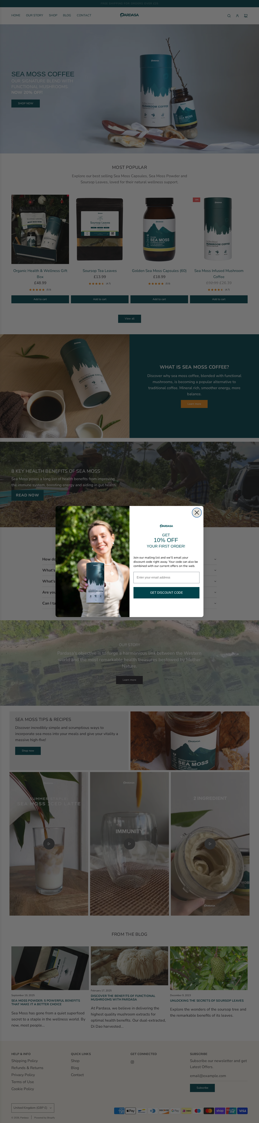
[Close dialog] (197, 512)
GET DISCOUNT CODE (166, 592)
